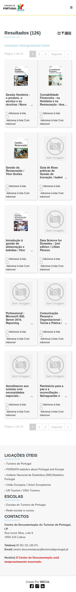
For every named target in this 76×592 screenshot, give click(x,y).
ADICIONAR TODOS (15, 45)
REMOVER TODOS (39, 45)
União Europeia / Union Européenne (28, 484)
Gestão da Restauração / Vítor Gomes (15, 170)
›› (68, 54)
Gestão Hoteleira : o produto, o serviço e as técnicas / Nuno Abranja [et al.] (18, 101)
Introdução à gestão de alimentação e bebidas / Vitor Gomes (15, 246)
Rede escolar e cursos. (20, 510)
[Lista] (66, 33)
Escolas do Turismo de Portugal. (26, 504)
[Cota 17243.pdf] (21, 75)
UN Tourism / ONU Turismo (23, 490)
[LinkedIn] (42, 585)
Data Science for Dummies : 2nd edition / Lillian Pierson (51, 245)
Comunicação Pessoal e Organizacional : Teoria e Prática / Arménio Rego (51, 319)
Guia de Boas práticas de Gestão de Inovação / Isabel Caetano (51, 173)
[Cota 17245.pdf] (55, 75)
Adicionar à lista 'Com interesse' (17, 122)
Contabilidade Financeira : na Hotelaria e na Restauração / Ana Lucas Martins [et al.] (52, 103)
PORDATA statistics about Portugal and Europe (35, 469)
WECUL (45, 581)
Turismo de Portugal (18, 463)
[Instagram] (36, 585)
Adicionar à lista (17, 113)
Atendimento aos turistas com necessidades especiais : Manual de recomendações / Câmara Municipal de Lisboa (18, 397)
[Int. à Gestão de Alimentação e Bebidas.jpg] (21, 220)
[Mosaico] (70, 33)
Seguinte (56, 54)
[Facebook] (31, 585)
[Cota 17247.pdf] (21, 148)
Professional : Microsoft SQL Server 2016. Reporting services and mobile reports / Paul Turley (16, 323)
